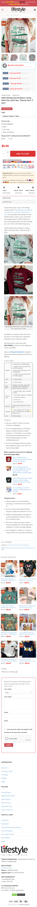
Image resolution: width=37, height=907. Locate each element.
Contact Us (5, 820)
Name (6, 712)
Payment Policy (6, 806)
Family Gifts (17, 545)
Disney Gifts (15, 95)
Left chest (6, 129)
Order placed (6, 192)
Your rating (8, 689)
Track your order (7, 771)
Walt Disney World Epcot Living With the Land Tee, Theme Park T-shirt (18, 212)
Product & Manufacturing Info (11, 827)
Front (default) (8, 124)
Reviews (4, 778)
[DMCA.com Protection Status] (18, 894)
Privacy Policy (6, 792)
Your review (8, 697)
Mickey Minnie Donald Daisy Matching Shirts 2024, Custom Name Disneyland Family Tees (27, 606)
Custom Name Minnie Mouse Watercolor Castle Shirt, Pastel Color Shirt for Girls (27, 579)
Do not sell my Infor (7, 834)
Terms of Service (6, 810)
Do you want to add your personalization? (15, 136)
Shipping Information (8, 796)
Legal (3, 841)
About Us (4, 768)
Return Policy (5, 799)
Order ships (18, 192)
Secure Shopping (6, 831)
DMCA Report (5, 838)
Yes (11, 139)
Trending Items (5, 95)
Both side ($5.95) (8, 132)
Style (3, 112)
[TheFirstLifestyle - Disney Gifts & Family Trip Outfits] (18, 9)
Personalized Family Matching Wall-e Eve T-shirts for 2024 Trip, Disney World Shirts (27, 660)
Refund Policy (6, 803)
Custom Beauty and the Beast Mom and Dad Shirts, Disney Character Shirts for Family (27, 633)
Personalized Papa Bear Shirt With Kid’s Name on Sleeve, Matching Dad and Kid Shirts (9, 660)
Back (4, 127)
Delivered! (31, 192)
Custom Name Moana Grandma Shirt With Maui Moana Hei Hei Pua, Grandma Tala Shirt (8, 606)
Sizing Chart (5, 824)
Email (6, 721)
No (4, 139)
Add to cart (22, 154)
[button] (2, 9)
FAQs (3, 782)
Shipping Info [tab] (7, 202)
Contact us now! (6, 868)
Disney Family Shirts (20, 548)
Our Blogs (4, 775)
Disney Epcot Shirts (9, 548)
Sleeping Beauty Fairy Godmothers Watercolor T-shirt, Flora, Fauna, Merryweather (8, 579)
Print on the (5, 121)
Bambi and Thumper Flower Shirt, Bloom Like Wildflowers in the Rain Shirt (9, 633)
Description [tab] (7, 198)
